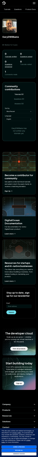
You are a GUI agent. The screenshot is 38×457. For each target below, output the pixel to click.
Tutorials (7, 9)
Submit (11, 312)
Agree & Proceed (19, 447)
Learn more (9, 234)
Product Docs (30, 9)
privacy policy (16, 432)
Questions (18, 9)
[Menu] (34, 3)
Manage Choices (19, 454)
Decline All (19, 450)
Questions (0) (19, 99)
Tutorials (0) (19, 94)
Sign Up (7, 191)
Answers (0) (19, 104)
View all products (19, 349)
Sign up (19, 383)
